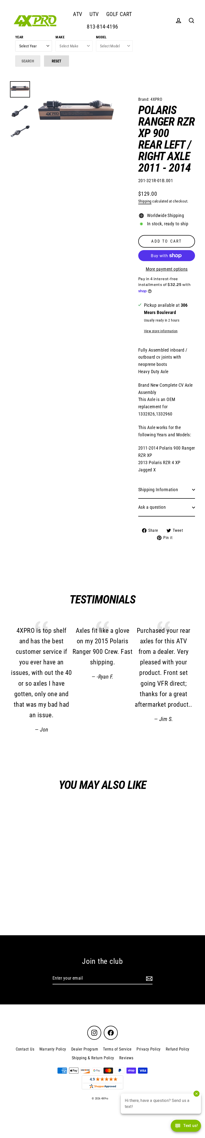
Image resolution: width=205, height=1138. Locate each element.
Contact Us (25, 1049)
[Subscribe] (148, 978)
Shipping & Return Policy (93, 1058)
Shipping (145, 201)
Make (60, 37)
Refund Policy (178, 1049)
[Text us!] (186, 1127)
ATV (77, 14)
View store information (161, 331)
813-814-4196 (102, 27)
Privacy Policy (148, 1049)
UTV (94, 14)
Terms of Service (117, 1049)
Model (101, 37)
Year (19, 37)
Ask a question (152, 507)
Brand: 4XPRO (150, 99)
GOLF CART (119, 14)
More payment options (167, 269)
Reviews (126, 1058)
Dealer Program (84, 1049)
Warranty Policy (52, 1049)
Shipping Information (158, 489)
